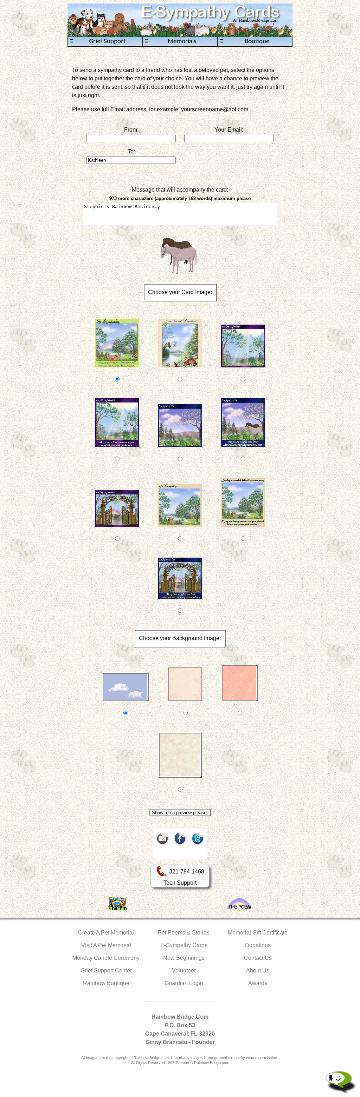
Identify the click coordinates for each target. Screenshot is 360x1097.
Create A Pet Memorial (106, 933)
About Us (257, 970)
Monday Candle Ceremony (106, 958)
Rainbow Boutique (106, 983)
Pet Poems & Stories (184, 933)
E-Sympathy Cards (183, 945)
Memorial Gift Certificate (258, 933)
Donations (258, 945)
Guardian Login (184, 983)
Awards (257, 983)
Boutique (244, 41)
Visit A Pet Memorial (106, 945)
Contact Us (258, 958)
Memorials (170, 41)
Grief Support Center (106, 970)
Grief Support (98, 41)
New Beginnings (184, 958)
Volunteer (184, 970)
